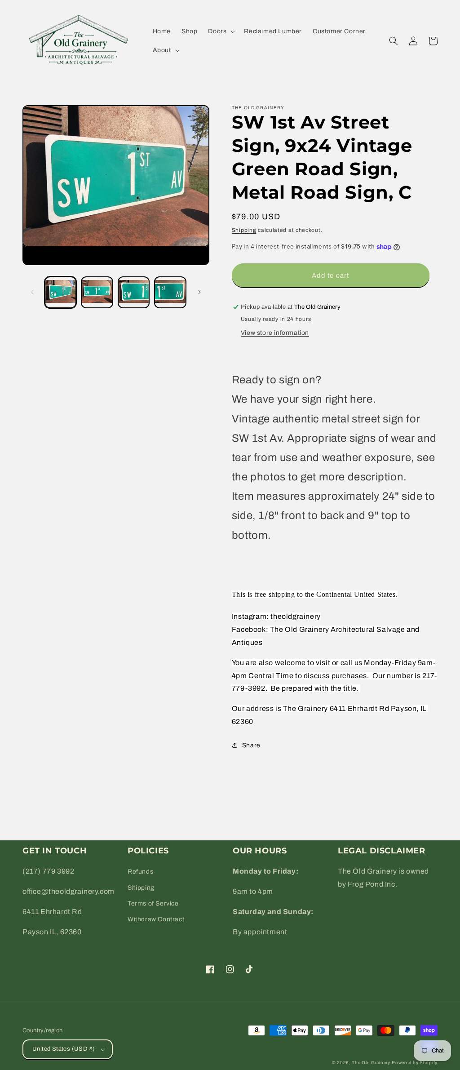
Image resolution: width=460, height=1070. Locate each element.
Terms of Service (153, 903)
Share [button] (251, 745)
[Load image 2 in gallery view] (97, 292)
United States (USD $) (63, 1049)
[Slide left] (32, 292)
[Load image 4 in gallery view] (170, 292)
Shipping (244, 230)
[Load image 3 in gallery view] (134, 292)
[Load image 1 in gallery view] (60, 292)
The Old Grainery (371, 1062)
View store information (275, 332)
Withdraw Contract (156, 919)
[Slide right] (199, 292)
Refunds (140, 871)
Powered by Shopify (415, 1062)
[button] (221, 31)
